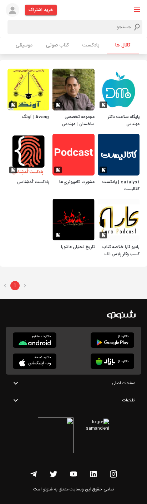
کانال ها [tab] (122, 45)
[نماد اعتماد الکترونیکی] (56, 436)
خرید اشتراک (41, 10)
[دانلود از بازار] (112, 361)
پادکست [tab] (90, 45)
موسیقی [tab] (24, 45)
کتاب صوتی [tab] (57, 45)
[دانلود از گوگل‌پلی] (112, 340)
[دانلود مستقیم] (34, 340)
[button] (137, 9)
